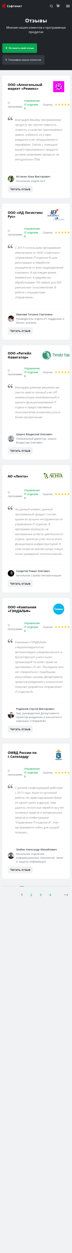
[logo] (12, 6)
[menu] (68, 6)
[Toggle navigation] (51, 6)
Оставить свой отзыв (21, 48)
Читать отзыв (20, 189)
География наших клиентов (24, 59)
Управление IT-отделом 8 (32, 104)
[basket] (58, 6)
